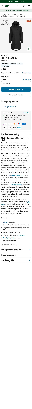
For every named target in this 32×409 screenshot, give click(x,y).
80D (28, 202)
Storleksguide (27, 79)
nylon (3, 204)
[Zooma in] (29, 49)
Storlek (3, 79)
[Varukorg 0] (29, 6)
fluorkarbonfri (18, 175)
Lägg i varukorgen (14, 89)
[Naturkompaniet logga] (7, 6)
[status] (16, 50)
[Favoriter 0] (23, 6)
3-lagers (11, 175)
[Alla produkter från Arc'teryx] (5, 22)
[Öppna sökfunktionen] (18, 6)
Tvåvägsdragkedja (9, 238)
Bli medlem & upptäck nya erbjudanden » (16, 10)
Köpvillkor (26, 113)
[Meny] (3, 6)
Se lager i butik (9, 107)
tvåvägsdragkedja (16, 185)
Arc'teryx (4, 55)
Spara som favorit (14, 95)
